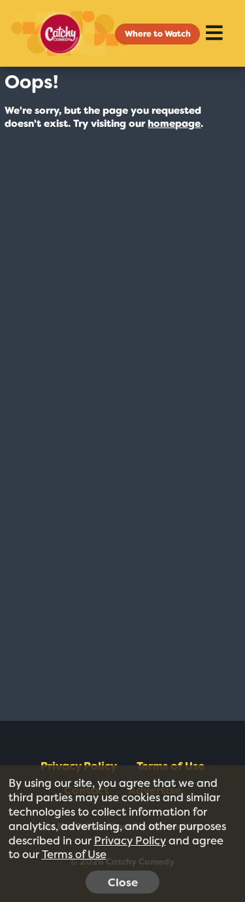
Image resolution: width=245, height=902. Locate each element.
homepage (174, 123)
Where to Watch (158, 33)
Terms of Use (74, 854)
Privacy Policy (130, 840)
